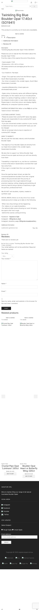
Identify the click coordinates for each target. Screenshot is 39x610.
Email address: (6, 534)
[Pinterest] (7, 37)
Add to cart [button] (10, 473)
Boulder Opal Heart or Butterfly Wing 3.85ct (28, 468)
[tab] (12, 37)
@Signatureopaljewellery (27, 221)
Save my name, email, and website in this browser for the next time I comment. (19, 302)
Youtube (6, 511)
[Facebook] (4, 37)
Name (3, 283)
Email (3, 291)
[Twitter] (2, 37)
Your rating (4, 253)
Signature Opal (14, 217)
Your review (6, 259)
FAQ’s (28, 108)
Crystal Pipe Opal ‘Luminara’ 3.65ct (10, 467)
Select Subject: (6, 525)
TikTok (6, 514)
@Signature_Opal (15, 219)
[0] (37, 2)
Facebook (6, 508)
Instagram (6, 505)
